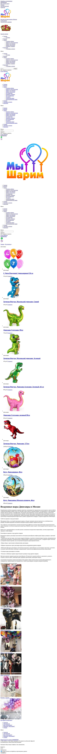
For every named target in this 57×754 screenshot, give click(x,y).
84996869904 (4, 2)
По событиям (9, 93)
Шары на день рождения (12, 42)
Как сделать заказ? (5, 3)
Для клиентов (6, 723)
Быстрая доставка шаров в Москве (9, 19)
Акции (5, 40)
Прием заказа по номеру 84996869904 (9, 739)
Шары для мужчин (10, 45)
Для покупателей (5, 6)
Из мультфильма (10, 95)
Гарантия (3, 7)
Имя (2, 747)
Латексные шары (10, 98)
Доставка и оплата (10, 48)
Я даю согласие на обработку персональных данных (14, 751)
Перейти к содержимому (6, 1)
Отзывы (2, 5)
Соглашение (3, 750)
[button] (4, 20)
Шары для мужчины (5, 630)
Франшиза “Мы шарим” (9, 726)
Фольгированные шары (11, 99)
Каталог (5, 38)
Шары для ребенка (5, 675)
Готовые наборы (10, 41)
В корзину (10, 276)
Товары (2, 244)
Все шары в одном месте (6, 720)
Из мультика (8, 244)
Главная (5, 36)
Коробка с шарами (10, 46)
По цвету (8, 97)
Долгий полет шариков (6, 22)
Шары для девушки (10, 43)
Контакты (5, 47)
